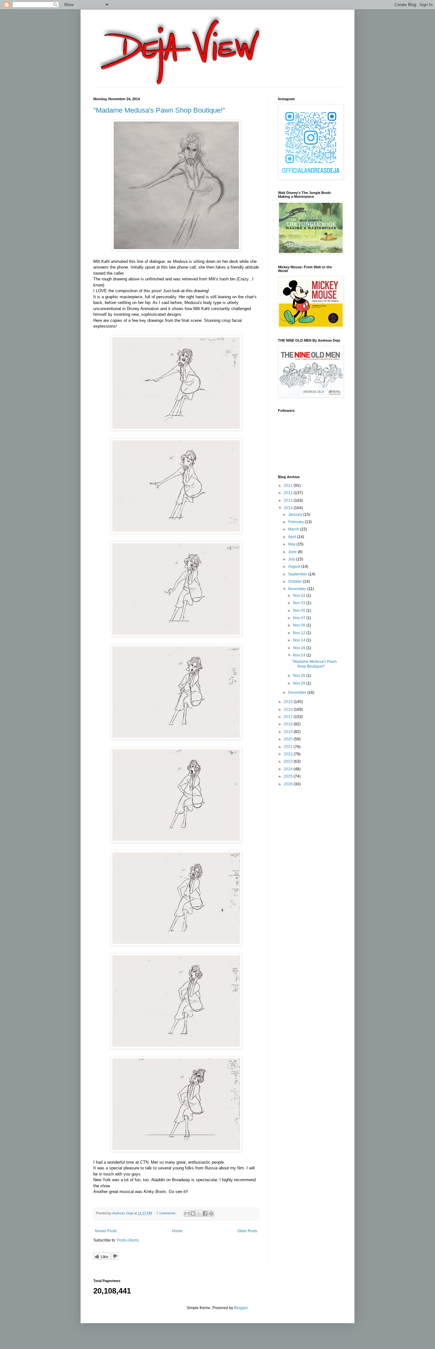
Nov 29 (299, 683)
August (294, 566)
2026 (289, 784)
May (292, 544)
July (292, 559)
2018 (289, 724)
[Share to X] (199, 1213)
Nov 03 (299, 603)
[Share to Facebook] (205, 1213)
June (293, 552)
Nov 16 (299, 648)
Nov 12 (299, 633)
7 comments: (166, 1213)
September (298, 574)
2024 (289, 769)
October (295, 581)
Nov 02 (299, 595)
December (297, 692)
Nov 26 (299, 675)
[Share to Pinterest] (211, 1213)
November (297, 589)
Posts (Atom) (128, 1240)
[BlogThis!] (193, 1213)
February (296, 522)
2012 (289, 493)
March (294, 529)
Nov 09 (299, 625)
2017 (289, 717)
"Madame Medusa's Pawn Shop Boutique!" (159, 110)
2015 (289, 702)
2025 (289, 776)
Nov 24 (299, 655)
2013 (289, 500)
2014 (289, 508)
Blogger (240, 1308)
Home (177, 1231)
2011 (289, 485)
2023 (289, 761)
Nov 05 (299, 610)
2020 (289, 739)
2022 (289, 754)
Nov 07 (299, 618)
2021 (289, 747)
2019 (289, 732)
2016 (289, 709)
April (292, 537)
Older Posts (247, 1231)
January (295, 514)
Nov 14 (299, 640)
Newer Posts (106, 1231)
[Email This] (187, 1213)
